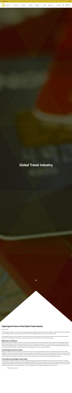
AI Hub (44, 5)
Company (15, 5)
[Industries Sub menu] (40, 5)
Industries (37, 5)
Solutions (31, 5)
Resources (50, 5)
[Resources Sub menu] (53, 5)
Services (23, 5)
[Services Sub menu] (25, 5)
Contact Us (58, 5)
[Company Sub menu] (18, 5)
